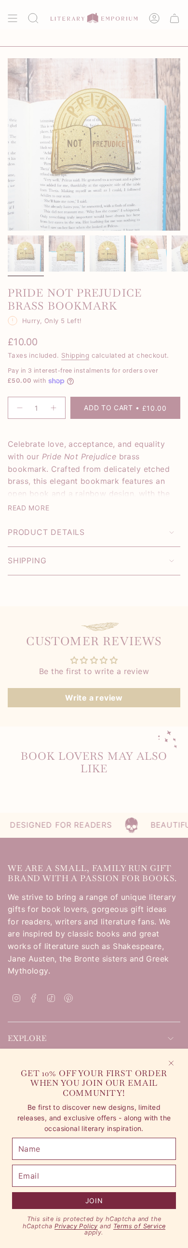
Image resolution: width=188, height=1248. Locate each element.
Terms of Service (139, 1226)
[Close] (171, 1063)
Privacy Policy (76, 1226)
